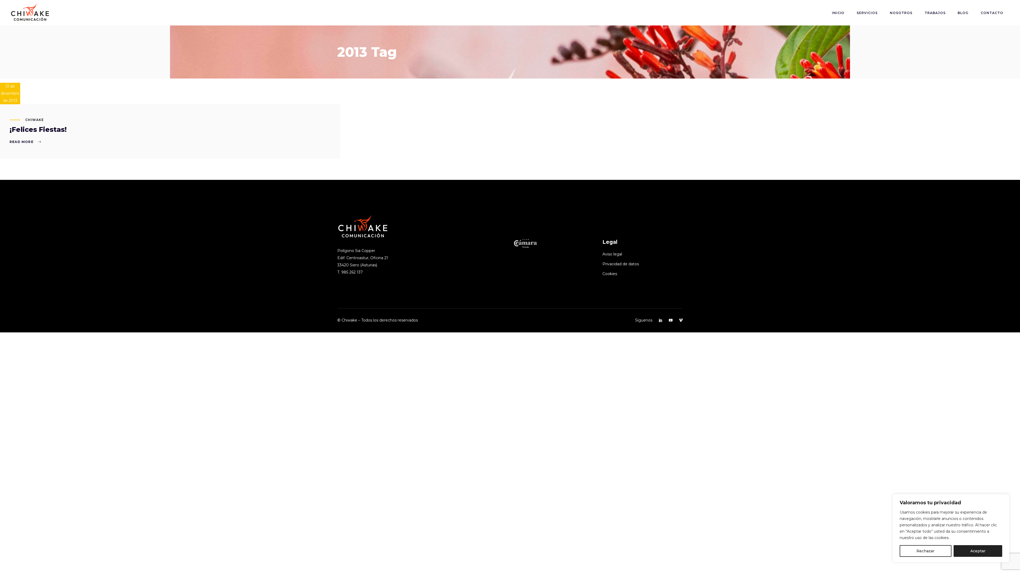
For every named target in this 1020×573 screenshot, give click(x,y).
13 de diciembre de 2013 (10, 93)
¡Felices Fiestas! (38, 129)
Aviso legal (612, 254)
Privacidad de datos (620, 264)
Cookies (609, 273)
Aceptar (977, 551)
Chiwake (34, 120)
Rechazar (925, 551)
